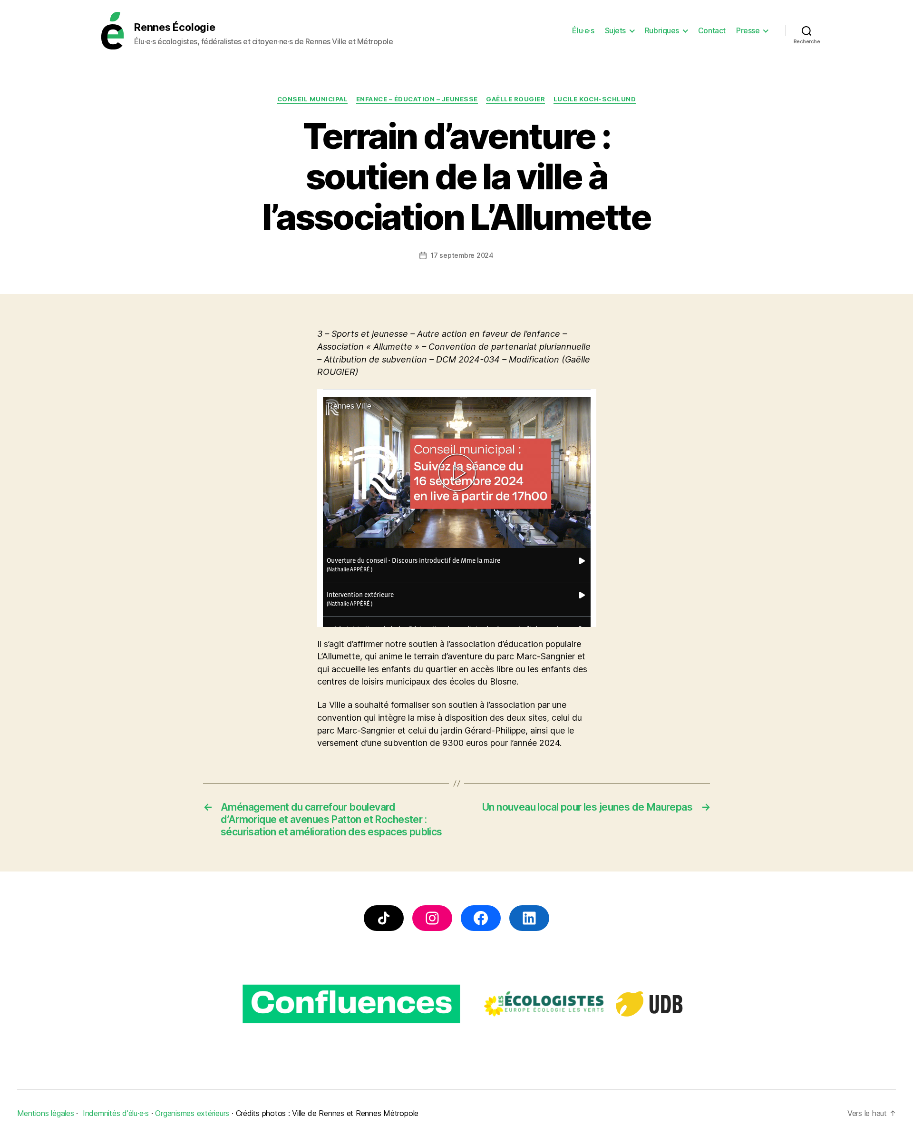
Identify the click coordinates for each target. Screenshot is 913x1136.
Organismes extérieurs (192, 1113)
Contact (712, 30)
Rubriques (662, 30)
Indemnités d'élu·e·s (116, 1113)
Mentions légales (45, 1113)
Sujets (615, 30)
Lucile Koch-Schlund (595, 99)
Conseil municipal (312, 99)
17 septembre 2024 (462, 255)
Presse (747, 30)
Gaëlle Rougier (515, 99)
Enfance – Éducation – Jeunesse (417, 99)
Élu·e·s (583, 30)
